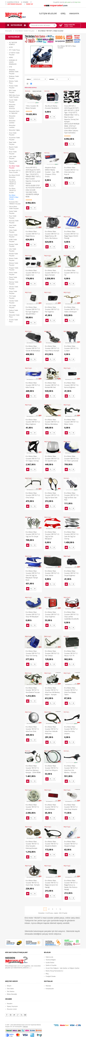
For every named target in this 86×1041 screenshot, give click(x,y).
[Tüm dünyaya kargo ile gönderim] (13, 942)
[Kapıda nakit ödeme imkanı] (33, 942)
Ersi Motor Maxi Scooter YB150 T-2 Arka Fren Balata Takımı (71, 691)
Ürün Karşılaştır (31, 119)
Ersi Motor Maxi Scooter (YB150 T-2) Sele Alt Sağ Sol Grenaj (71, 535)
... (30, 968)
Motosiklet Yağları (14, 130)
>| (60, 909)
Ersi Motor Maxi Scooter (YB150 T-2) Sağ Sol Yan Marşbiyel (52, 535)
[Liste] (27, 84)
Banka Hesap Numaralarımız (54, 971)
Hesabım (9, 1003)
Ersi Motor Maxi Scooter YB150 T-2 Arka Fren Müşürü (51, 768)
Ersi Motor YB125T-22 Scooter (12, 190)
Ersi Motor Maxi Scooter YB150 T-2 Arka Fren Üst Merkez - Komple (71, 769)
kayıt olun (77, 2)
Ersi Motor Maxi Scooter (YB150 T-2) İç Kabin (71, 348)
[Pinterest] (10, 1014)
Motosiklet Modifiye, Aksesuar (12, 106)
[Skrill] (78, 1025)
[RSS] (21, 1014)
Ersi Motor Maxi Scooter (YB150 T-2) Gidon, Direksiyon (71, 309)
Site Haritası (10, 991)
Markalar (48, 986)
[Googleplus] (17, 1014)
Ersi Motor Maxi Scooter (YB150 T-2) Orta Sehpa (33, 495)
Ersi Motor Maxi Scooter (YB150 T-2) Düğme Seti (33, 272)
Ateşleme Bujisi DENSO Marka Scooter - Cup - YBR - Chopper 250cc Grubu (52, 171)
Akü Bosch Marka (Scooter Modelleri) (52, 107)
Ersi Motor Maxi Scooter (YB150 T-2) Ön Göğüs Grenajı (33, 458)
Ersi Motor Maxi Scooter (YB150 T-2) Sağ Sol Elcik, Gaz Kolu (71, 496)
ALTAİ (11, 47)
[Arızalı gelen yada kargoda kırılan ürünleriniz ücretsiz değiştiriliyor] (52, 942)
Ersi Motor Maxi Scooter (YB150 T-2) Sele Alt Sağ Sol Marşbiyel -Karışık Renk (33, 575)
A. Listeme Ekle (34, 119)
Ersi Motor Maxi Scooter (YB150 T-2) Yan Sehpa (52, 653)
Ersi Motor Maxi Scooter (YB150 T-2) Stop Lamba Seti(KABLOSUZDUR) (71, 615)
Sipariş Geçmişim (12, 1006)
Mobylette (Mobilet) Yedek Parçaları (13, 71)
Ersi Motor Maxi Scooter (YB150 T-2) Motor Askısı (71, 421)
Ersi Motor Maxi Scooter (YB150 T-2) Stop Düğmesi (52, 614)
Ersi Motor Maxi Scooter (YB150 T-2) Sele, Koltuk (52, 573)
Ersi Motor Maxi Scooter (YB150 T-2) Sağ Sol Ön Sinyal (33, 534)
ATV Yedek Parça (14, 50)
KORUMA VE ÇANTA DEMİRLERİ (13, 62)
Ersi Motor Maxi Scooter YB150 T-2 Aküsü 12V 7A (71, 653)
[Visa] (72, 1025)
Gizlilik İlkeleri (50, 962)
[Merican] (56, 1025)
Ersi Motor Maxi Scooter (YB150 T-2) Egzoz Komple (52, 272)
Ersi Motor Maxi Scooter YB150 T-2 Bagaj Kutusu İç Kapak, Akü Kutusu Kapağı (71, 884)
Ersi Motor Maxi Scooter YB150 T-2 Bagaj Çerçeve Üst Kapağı (51, 883)
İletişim (9, 986)
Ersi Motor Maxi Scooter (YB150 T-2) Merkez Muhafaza (52, 421)
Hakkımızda (49, 957)
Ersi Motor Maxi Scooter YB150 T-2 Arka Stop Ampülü (71, 807)
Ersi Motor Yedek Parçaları (25, 31)
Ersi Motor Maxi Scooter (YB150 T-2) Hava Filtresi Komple (52, 348)
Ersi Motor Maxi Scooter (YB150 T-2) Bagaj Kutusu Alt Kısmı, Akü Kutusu (52, 234)
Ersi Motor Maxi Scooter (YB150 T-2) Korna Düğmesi (71, 385)
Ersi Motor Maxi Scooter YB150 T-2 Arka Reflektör (51, 807)
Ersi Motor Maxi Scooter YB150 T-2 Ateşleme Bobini (51, 843)
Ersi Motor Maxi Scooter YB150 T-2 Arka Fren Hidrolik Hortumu (51, 730)
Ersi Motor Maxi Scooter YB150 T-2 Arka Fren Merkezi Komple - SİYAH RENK (33, 769)
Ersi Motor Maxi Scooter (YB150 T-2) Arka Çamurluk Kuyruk (71, 170)
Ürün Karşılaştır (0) (30, 87)
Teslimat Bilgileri (51, 960)
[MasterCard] (64, 1025)
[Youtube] (25, 1014)
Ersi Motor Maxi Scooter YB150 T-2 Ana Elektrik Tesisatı (33, 690)
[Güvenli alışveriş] (72, 942)
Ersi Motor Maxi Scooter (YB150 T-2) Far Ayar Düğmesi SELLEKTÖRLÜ (33, 310)
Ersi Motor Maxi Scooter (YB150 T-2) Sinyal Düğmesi (71, 573)
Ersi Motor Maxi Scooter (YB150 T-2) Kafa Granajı (33, 385)
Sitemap (25, 1026)
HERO (11, 57)
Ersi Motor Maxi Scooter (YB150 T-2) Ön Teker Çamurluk (71, 458)
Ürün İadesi (10, 988)
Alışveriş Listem (12, 1009)
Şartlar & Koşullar (51, 965)
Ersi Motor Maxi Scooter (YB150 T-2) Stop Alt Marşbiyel (33, 614)
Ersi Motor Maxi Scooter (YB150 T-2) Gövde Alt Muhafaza (33, 348)
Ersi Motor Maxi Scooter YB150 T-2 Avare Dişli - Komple (33, 882)
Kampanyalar (50, 988)
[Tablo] (31, 84)
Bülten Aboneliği (12, 994)
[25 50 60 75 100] (62, 79)
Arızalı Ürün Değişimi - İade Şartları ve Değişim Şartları (62, 968)
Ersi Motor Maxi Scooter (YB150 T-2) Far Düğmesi (52, 309)
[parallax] (16, 960)
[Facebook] (6, 1014)
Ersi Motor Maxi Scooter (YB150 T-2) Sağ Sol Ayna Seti (52, 495)
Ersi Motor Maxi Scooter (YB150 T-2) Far (71, 272)
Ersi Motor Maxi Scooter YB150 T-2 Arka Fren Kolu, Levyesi (71, 730)
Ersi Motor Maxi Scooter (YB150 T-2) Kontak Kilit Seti (52, 385)
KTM (10, 67)
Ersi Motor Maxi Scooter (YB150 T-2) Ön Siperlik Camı (52, 458)
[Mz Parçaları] (55, 5)
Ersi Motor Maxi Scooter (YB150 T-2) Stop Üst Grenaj (33, 653)
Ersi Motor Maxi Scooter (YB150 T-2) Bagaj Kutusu (33, 233)
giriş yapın (68, 2)
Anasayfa (8, 31)
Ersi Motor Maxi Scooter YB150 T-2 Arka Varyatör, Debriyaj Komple (32, 844)
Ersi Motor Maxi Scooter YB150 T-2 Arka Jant (32, 807)
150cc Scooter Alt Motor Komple (32, 107)
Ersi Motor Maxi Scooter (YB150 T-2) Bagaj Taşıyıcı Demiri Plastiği (71, 234)
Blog (47, 973)
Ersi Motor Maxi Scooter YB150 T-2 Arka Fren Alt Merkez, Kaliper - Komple (52, 691)
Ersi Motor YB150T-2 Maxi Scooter (50, 31)
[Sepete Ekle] (27, 119)
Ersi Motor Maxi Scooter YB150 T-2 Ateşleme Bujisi (71, 843)
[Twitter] (14, 1014)
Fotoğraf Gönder (51, 976)
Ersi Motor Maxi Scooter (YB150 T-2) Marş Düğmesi (33, 421)
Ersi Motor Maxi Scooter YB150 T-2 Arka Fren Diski (32, 729)
